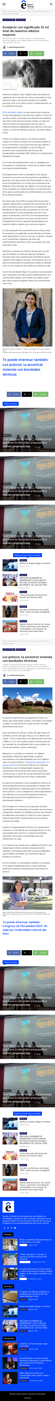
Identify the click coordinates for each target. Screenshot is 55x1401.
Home (4, 11)
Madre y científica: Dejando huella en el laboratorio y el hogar (35, 1240)
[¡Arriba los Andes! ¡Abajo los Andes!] (10, 565)
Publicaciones (12, 11)
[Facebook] (4, 1228)
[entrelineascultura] (5, 47)
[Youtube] (15, 1228)
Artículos (21, 11)
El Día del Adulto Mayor (13, 112)
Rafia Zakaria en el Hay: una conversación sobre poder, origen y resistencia (35, 1375)
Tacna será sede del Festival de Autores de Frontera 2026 (33, 596)
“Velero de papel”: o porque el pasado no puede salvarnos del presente (33, 1256)
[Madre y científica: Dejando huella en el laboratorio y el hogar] (10, 1245)
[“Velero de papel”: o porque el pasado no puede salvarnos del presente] (10, 1259)
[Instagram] (8, 1228)
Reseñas (23, 1279)
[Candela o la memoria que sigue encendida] (10, 1349)
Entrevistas (24, 1349)
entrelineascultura (16, 47)
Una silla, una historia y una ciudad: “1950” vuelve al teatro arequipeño (35, 610)
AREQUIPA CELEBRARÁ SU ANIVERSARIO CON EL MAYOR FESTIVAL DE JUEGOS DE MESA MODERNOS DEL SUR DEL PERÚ (33, 581)
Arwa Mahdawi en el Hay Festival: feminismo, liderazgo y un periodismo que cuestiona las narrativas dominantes (36, 1361)
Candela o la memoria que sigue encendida (33, 1344)
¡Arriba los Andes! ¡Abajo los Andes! (35, 563)
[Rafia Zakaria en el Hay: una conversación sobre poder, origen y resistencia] (10, 1378)
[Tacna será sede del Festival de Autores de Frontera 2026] (10, 597)
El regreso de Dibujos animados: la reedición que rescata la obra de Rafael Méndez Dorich (34, 1293)
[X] (11, 1228)
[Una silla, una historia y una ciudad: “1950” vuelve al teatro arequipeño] (10, 612)
